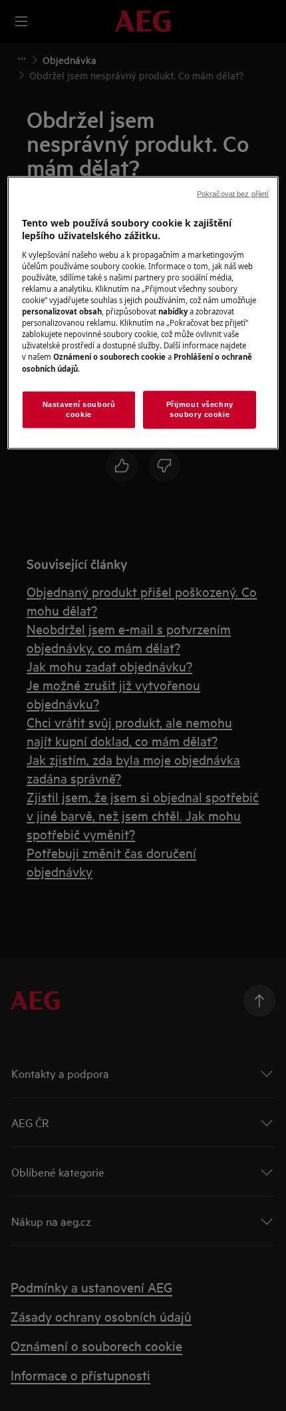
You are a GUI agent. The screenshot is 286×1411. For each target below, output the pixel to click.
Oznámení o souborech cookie (109, 357)
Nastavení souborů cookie (79, 409)
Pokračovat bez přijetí (233, 193)
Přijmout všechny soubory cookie (199, 409)
